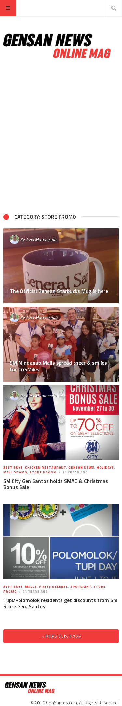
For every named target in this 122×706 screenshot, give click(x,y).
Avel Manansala (41, 239)
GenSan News (81, 467)
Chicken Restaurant (45, 467)
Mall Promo (15, 472)
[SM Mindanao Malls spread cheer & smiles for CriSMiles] (61, 344)
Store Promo (43, 472)
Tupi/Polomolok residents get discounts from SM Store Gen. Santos (60, 603)
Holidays (105, 467)
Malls (31, 586)
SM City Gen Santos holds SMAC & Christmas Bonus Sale (55, 484)
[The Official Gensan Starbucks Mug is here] (61, 265)
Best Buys (13, 467)
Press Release (53, 586)
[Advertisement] (61, 136)
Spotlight (80, 586)
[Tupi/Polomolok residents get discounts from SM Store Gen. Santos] (61, 541)
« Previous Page (61, 636)
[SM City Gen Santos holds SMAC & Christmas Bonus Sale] (61, 422)
